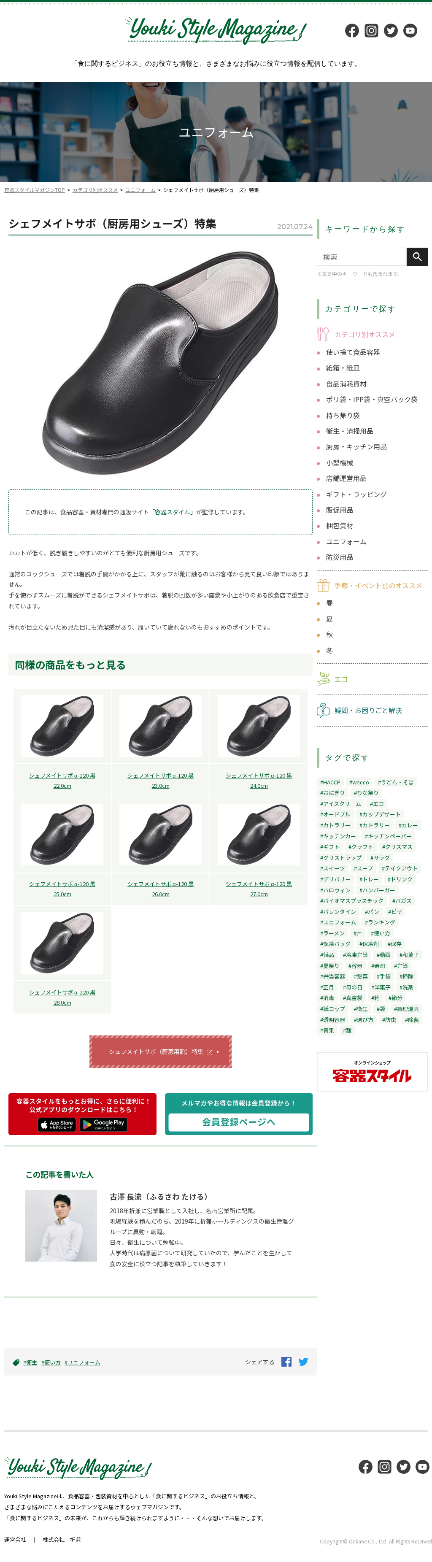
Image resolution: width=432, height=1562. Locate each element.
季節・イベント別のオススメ (378, 585)
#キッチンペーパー (388, 836)
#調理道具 (406, 1009)
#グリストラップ (341, 858)
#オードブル (335, 814)
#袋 (381, 1009)
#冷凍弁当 (355, 955)
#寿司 (378, 966)
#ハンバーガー (377, 890)
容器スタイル (172, 512)
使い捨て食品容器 (353, 352)
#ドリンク (400, 879)
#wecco (359, 782)
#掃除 (406, 976)
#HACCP (330, 782)
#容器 (355, 966)
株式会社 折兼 (62, 1539)
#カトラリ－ (374, 825)
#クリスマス (397, 847)
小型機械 (339, 462)
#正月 (327, 987)
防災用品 (339, 557)
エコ (341, 679)
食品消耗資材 (346, 383)
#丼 (358, 933)
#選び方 (363, 1020)
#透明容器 (332, 1020)
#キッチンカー (338, 836)
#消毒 (327, 998)
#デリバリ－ (335, 879)
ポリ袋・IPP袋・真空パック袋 (372, 399)
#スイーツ (332, 868)
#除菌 (412, 1020)
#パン (372, 912)
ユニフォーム (140, 189)
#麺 (347, 1030)
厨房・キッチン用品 (356, 446)
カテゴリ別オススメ (95, 189)
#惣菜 (361, 976)
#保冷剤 (369, 944)
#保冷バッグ (335, 944)
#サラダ (380, 858)
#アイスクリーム (340, 804)
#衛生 (30, 1362)
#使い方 (51, 1362)
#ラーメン (332, 933)
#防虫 (389, 1020)
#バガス (402, 901)
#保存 (395, 944)
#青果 (327, 1030)
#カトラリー (335, 825)
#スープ (363, 868)
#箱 (375, 998)
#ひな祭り (366, 793)
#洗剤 (406, 987)
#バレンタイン (338, 912)
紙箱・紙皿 (343, 367)
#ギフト (330, 847)
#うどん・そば (396, 782)
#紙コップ (332, 1009)
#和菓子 (409, 955)
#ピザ (395, 912)
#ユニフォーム (82, 1362)
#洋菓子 (381, 987)
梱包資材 (339, 525)
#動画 (384, 955)
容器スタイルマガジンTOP (34, 189)
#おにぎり (332, 793)
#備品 (327, 955)
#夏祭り (330, 966)
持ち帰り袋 (343, 415)
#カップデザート (380, 814)
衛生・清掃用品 (349, 431)
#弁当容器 (332, 976)
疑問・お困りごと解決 (368, 710)
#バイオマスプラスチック (351, 901)
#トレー (369, 879)
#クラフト (360, 847)
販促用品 (339, 510)
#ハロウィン (335, 890)
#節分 (395, 998)
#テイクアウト (400, 868)
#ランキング (380, 922)
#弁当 (401, 966)
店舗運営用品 (346, 478)
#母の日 (352, 987)
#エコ (377, 804)
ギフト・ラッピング (356, 494)
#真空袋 (352, 998)
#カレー (408, 825)
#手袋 (384, 976)
